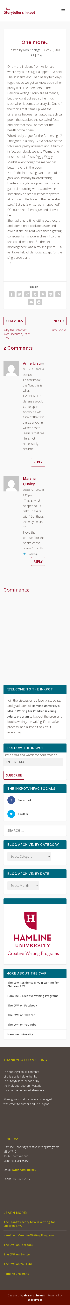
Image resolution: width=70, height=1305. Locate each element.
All (32, 55)
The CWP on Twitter (21, 1015)
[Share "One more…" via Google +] (27, 294)
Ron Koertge (32, 50)
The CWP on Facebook (22, 1005)
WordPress (35, 1299)
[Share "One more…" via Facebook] (12, 294)
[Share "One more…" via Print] (39, 302)
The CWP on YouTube (21, 1024)
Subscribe (14, 775)
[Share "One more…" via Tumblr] (35, 294)
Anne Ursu (32, 363)
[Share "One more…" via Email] (31, 302)
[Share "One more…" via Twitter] (19, 294)
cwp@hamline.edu (24, 1170)
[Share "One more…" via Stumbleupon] (58, 294)
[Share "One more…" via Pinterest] (43, 294)
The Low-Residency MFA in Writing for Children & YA (33, 984)
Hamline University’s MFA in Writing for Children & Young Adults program (33, 711)
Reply (38, 462)
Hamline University (20, 1034)
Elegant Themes (34, 1295)
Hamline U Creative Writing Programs (32, 996)
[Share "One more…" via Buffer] (50, 294)
